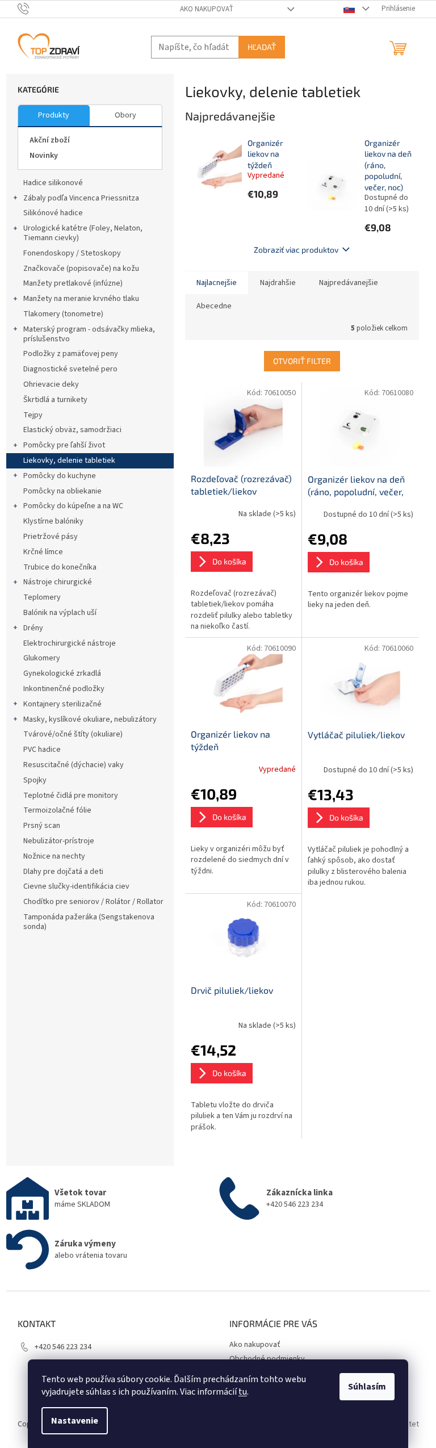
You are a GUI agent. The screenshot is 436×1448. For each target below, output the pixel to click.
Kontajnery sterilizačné (62, 704)
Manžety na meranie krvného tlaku (81, 298)
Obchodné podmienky (267, 1359)
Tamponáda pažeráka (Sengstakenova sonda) (88, 921)
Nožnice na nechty (54, 856)
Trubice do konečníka (60, 567)
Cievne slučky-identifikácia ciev (76, 886)
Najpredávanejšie (348, 282)
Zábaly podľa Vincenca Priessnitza (81, 198)
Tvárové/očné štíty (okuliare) (73, 734)
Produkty (53, 115)
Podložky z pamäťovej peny (70, 353)
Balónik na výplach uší (60, 612)
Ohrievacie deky (51, 384)
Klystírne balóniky (53, 521)
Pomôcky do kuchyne (59, 476)
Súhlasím (367, 1386)
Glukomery (41, 658)
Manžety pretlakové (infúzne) (73, 283)
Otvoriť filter (302, 361)
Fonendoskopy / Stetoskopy (72, 253)
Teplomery (42, 597)
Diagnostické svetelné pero (70, 369)
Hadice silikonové (53, 183)
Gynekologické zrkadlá (62, 673)
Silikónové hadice (53, 213)
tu (242, 1392)
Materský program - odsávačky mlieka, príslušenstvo (89, 334)
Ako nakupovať (206, 9)
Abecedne (214, 306)
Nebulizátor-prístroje (58, 841)
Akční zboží (50, 140)
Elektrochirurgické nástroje (69, 643)
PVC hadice (42, 749)
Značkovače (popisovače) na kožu (81, 268)
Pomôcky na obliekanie (62, 491)
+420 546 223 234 (63, 1347)
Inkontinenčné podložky (63, 688)
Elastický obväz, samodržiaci (72, 430)
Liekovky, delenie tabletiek (69, 460)
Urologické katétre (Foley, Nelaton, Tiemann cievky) (82, 233)
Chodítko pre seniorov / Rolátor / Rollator (93, 901)
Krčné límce (43, 552)
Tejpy (33, 415)
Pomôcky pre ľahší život (64, 445)
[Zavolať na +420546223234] (34, 8)
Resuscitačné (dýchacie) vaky (73, 765)
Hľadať (262, 47)
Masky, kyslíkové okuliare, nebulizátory (90, 719)
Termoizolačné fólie (57, 810)
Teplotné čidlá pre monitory (70, 795)
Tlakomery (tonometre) (63, 314)
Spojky (35, 780)
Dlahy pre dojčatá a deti (63, 871)
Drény (33, 628)
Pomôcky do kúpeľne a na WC (73, 506)
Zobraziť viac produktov (296, 249)
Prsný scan (41, 825)
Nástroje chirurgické (57, 582)
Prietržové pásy (50, 536)
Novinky (44, 155)
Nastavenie (74, 1420)
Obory (125, 115)
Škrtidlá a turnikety (55, 399)
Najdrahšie (278, 282)
